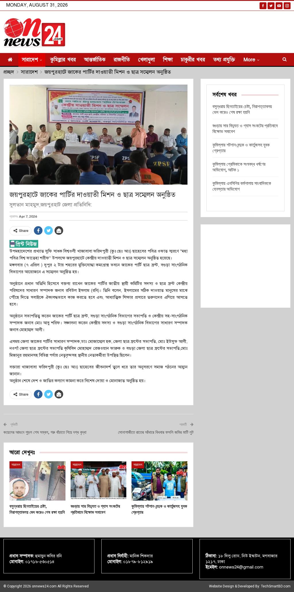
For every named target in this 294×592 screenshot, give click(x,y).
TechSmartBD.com (276, 586)
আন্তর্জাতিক (94, 59)
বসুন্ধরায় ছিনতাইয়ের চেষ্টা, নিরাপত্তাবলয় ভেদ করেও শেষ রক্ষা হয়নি (242, 109)
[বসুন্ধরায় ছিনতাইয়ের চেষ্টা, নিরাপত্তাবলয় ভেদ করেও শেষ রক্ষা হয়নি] (37, 480)
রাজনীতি (122, 59)
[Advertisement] (245, 266)
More (249, 59)
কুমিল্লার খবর (63, 59)
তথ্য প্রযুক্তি (224, 59)
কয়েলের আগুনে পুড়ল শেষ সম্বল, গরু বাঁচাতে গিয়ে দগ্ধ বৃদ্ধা (44, 432)
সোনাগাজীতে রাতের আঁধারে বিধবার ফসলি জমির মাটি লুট (156, 432)
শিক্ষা (168, 59)
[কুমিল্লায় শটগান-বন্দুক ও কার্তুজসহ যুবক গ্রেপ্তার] (159, 480)
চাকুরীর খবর (193, 59)
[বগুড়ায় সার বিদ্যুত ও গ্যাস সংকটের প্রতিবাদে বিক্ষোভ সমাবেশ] (99, 480)
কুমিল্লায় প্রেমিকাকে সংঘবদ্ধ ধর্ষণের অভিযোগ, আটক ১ (238, 167)
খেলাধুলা (146, 59)
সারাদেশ (30, 59)
